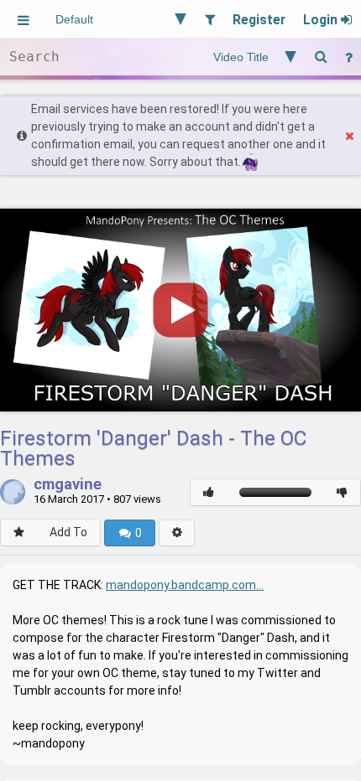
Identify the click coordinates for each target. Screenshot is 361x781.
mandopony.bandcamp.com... (185, 585)
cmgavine (68, 485)
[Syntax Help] (348, 56)
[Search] (321, 56)
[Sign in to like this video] (209, 492)
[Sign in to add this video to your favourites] (19, 533)
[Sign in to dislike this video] (342, 492)
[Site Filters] (209, 19)
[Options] (177, 533)
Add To (68, 532)
